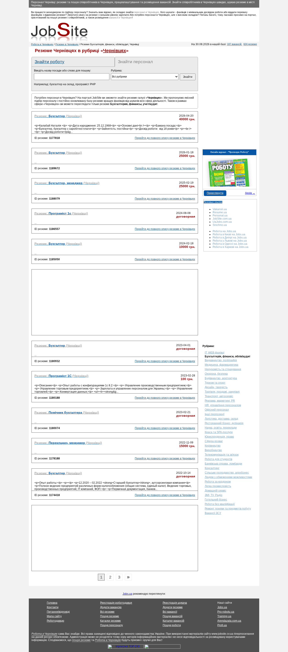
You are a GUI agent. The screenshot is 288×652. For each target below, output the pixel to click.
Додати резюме (173, 607)
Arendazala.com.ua (229, 620)
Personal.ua (220, 215)
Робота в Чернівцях (42, 44)
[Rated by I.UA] (162, 647)
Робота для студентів (218, 459)
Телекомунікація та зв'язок (221, 454)
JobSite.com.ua (222, 218)
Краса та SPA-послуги (219, 432)
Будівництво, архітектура (221, 378)
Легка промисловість (218, 486)
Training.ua (224, 616)
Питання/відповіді (58, 611)
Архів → (250, 193)
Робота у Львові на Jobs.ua (230, 240)
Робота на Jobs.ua (224, 231)
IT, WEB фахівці (214, 352)
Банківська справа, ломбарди (223, 463)
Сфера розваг (214, 441)
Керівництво (212, 445)
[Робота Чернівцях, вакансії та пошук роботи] (59, 32)
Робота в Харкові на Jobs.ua (230, 247)
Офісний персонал (217, 409)
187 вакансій (234, 44)
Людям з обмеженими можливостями (228, 477)
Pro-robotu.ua (225, 611)
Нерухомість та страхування (223, 369)
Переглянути (215, 193)
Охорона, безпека (216, 373)
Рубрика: (116, 70)
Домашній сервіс (215, 490)
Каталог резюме (110, 620)
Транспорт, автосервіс (219, 396)
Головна (52, 602)
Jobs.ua (127, 593)
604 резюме (250, 44)
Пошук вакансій (172, 616)
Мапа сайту (54, 616)
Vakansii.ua (220, 209)
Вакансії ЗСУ (213, 513)
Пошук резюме (109, 616)
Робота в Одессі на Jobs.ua (230, 243)
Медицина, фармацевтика (221, 364)
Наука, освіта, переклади (221, 427)
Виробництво (213, 450)
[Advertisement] (115, 303)
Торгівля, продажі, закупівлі (222, 391)
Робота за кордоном (218, 481)
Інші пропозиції (214, 414)
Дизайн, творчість (216, 387)
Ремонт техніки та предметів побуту (228, 508)
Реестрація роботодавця (116, 602)
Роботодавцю (55, 620)
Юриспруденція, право (219, 436)
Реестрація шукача (175, 602)
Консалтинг (212, 468)
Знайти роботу (49, 61)
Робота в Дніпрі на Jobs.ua (230, 237)
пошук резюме (81, 640)
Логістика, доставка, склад (221, 418)
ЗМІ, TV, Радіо (213, 495)
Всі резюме (107, 611)
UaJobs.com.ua (222, 221)
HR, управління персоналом (223, 405)
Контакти (52, 607)
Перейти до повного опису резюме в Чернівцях (165, 138)
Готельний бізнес (216, 499)
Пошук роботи (172, 625)
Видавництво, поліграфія (221, 360)
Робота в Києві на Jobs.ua (229, 234)
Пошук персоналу (111, 625)
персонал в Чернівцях (146, 12)
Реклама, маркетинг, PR (220, 400)
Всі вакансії (170, 611)
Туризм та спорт (215, 382)
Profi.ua (222, 625)
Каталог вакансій (173, 620)
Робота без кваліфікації (220, 504)
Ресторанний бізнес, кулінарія (224, 423)
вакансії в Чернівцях (120, 17)
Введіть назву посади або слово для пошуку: (62, 70)
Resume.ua (220, 212)
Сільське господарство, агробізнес (227, 472)
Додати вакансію (111, 607)
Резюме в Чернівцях (67, 44)
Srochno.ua (220, 225)
